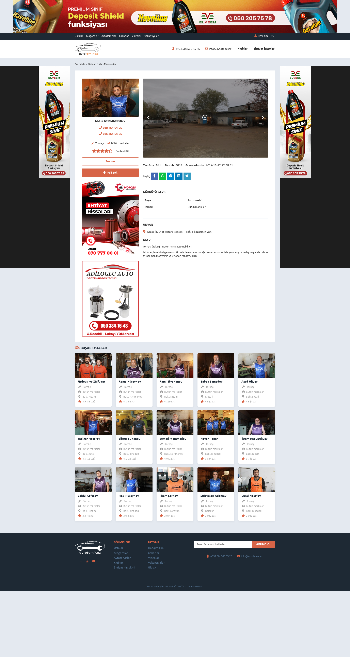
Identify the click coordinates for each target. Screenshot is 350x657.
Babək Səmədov (212, 381)
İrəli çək (111, 172)
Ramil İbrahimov (171, 381)
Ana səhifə (80, 64)
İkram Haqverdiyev (254, 438)
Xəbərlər (124, 36)
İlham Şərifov (169, 496)
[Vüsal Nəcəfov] (256, 480)
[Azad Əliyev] (256, 365)
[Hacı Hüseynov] (134, 480)
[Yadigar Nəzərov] (93, 422)
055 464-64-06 (112, 134)
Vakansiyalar (151, 36)
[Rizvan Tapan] (215, 422)
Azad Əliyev (249, 381)
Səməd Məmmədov (173, 438)
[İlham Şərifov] (175, 480)
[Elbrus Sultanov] (134, 422)
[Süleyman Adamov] (215, 480)
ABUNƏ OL (263, 544)
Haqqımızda (156, 548)
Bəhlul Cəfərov (88, 496)
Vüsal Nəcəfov (251, 496)
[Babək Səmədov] (215, 365)
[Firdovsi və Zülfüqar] (93, 365)
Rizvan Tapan (210, 438)
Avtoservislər (108, 36)
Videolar (136, 36)
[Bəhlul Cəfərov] (93, 480)
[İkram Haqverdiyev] (256, 422)
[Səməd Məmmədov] (175, 422)
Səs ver (110, 161)
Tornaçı (87, 387)
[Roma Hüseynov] (134, 365)
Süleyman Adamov (213, 496)
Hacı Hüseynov (129, 496)
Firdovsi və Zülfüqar (91, 381)
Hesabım (263, 36)
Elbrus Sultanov (129, 438)
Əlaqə (152, 567)
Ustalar (79, 36)
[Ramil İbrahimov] (175, 365)
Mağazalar (92, 36)
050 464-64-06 (112, 128)
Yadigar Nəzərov (89, 438)
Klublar (243, 48)
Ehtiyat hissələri (264, 48)
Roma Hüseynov (130, 381)
